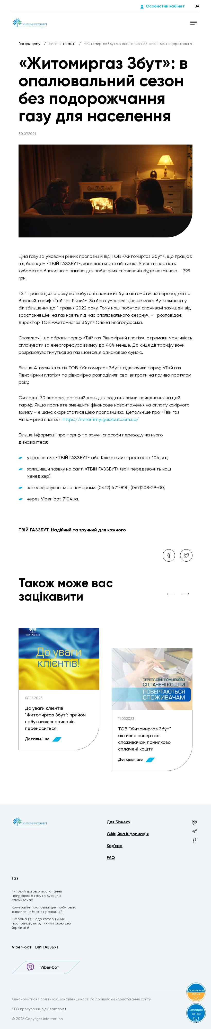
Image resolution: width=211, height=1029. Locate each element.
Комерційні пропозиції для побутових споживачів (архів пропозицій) (44, 910)
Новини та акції (62, 44)
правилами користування (117, 999)
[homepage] (30, 22)
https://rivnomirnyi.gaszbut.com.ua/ (101, 419)
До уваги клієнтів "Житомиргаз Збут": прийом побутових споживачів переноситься (55, 718)
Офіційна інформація (128, 834)
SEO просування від (39, 1009)
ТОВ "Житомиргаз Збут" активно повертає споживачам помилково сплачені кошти (144, 739)
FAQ (111, 858)
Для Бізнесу (118, 822)
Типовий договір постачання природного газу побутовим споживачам (37, 896)
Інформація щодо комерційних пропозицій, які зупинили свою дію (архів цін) (41, 923)
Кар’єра (114, 846)
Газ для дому (30, 44)
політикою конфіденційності (64, 999)
